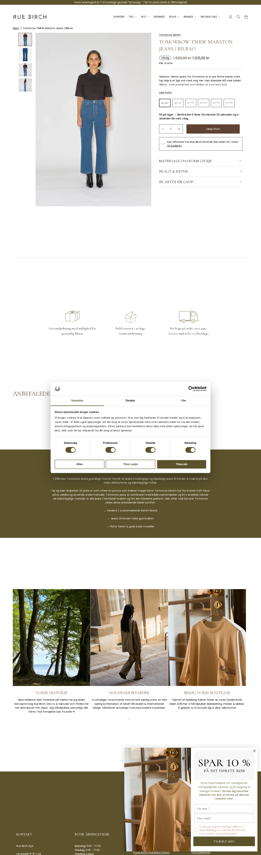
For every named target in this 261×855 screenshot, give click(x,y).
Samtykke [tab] (77, 400)
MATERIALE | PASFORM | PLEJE (185, 161)
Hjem (16, 28)
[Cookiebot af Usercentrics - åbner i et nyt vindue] (190, 388)
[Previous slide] (22, 99)
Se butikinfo (174, 145)
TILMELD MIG (224, 841)
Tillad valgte (130, 464)
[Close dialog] (254, 751)
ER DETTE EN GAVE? (176, 182)
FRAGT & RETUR (173, 171)
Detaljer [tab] (130, 400)
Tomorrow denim (170, 35)
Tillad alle (181, 464)
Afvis (79, 464)
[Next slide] (28, 99)
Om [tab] (183, 400)
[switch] (110, 450)
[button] (25, 39)
